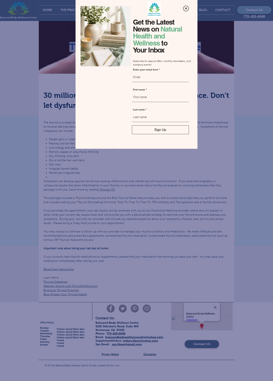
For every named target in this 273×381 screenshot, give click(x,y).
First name (139, 89)
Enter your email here (145, 69)
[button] (186, 8)
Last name (139, 109)
